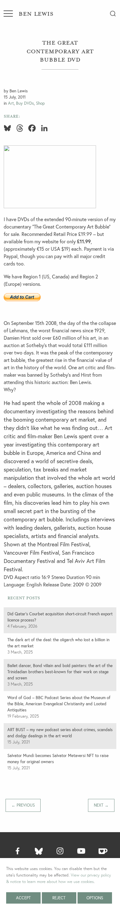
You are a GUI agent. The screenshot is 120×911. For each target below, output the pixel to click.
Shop (40, 103)
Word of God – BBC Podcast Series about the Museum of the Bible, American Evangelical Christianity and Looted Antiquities (58, 704)
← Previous (23, 805)
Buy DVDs (25, 103)
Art (11, 103)
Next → (101, 805)
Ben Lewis (35, 13)
